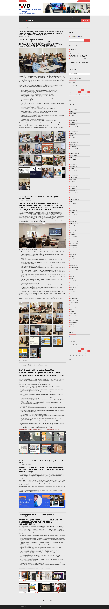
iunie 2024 (72, 159)
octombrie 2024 (73, 150)
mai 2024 (72, 161)
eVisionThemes (40, 606)
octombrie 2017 (73, 302)
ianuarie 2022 (73, 214)
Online (29, 594)
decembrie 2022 (73, 192)
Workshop (47, 510)
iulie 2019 (72, 274)
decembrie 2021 (73, 216)
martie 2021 (72, 236)
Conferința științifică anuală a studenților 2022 (33, 365)
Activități (71, 17)
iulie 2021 (72, 227)
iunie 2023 (72, 179)
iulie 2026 (72, 111)
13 (79, 92)
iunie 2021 (72, 230)
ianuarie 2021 (73, 238)
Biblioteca (85, 17)
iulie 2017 (72, 304)
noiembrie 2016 (73, 320)
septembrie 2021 (73, 223)
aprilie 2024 (72, 164)
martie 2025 (72, 139)
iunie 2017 (72, 307)
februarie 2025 (73, 142)
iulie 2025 (72, 133)
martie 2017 (72, 313)
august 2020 (73, 249)
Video (66, 17)
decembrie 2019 (73, 267)
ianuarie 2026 (73, 124)
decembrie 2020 (73, 241)
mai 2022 (72, 205)
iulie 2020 (72, 252)
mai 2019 (72, 278)
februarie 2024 (73, 168)
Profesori (43, 17)
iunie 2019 (72, 276)
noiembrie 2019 (73, 269)
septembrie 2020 (73, 247)
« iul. (70, 100)
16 (88, 92)
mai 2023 (72, 181)
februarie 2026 (73, 122)
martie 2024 (72, 166)
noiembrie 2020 (73, 243)
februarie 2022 (73, 212)
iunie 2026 (72, 113)
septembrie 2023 (73, 177)
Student (49, 17)
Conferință (25, 192)
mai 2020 (72, 256)
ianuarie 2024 (73, 170)
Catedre (36, 17)
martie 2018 (72, 293)
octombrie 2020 (73, 245)
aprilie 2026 (72, 117)
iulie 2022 (72, 201)
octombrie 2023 (73, 175)
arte (28, 36)
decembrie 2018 (73, 282)
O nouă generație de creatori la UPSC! (78, 58)
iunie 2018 (72, 287)
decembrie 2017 (73, 298)
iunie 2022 (72, 203)
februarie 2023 (73, 188)
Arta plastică (25, 510)
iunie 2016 (72, 326)
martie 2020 (72, 260)
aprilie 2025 (72, 137)
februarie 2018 (73, 296)
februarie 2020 (73, 263)
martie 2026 (72, 120)
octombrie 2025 (73, 131)
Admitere (21, 17)
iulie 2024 (72, 157)
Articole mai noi (47, 600)
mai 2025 (72, 135)
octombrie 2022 (73, 197)
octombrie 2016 (73, 322)
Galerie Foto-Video (59, 17)
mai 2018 (72, 289)
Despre (28, 17)
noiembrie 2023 (73, 172)
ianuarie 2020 (73, 265)
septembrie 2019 (73, 271)
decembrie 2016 (73, 318)
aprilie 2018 (72, 291)
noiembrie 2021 (73, 219)
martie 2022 (72, 210)
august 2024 (73, 155)
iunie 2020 (72, 254)
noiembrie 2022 (73, 194)
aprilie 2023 (72, 183)
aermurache (29, 200)
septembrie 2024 (73, 153)
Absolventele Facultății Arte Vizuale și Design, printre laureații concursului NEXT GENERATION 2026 (79, 62)
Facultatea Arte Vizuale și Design (30, 10)
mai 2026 (72, 115)
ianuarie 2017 (73, 315)
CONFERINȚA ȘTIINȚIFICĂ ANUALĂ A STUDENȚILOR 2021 (36, 515)
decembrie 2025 (73, 126)
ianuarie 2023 (73, 190)
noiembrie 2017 (73, 300)
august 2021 (72, 225)
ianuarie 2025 (73, 144)
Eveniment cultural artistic (39, 510)
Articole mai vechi (23, 600)
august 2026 (73, 109)
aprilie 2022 (72, 208)
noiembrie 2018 (73, 285)
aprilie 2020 (72, 258)
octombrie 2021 (73, 221)
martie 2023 (72, 186)
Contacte (21, 20)
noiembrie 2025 (73, 128)
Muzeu (78, 17)
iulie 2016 (72, 324)
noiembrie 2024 (73, 148)
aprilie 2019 (72, 280)
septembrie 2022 (73, 199)
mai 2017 (72, 309)
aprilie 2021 (72, 234)
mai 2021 (72, 232)
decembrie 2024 (73, 146)
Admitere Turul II (74, 49)
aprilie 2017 (72, 311)
